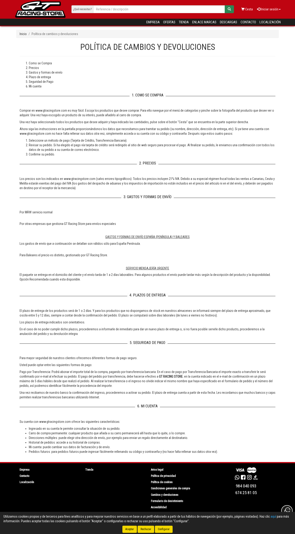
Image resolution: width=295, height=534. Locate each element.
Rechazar (146, 529)
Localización (270, 22)
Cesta (249, 9)
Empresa (153, 22)
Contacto (248, 22)
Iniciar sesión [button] (269, 9)
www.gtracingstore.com (55, 422)
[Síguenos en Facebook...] (243, 478)
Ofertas (169, 22)
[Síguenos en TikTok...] (255, 478)
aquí (273, 516)
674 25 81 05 (246, 492)
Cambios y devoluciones (164, 494)
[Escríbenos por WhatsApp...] (237, 478)
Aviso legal (157, 469)
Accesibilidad (159, 507)
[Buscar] (229, 9)
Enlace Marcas (204, 22)
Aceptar (129, 529)
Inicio (23, 34)
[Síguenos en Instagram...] (249, 478)
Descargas (228, 22)
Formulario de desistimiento (167, 501)
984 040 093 (246, 485)
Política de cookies (162, 482)
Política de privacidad (163, 475)
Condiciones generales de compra (170, 488)
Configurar (164, 529)
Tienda (184, 22)
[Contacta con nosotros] (287, 511)
